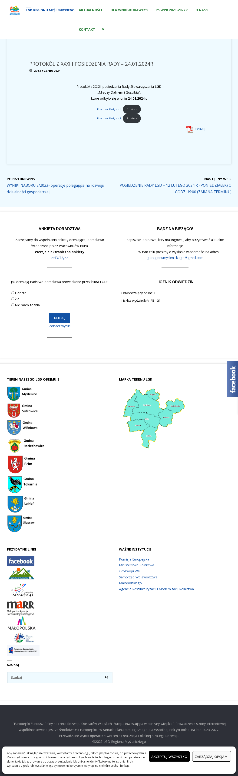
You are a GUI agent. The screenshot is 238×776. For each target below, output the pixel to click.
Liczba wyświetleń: (135, 300)
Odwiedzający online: (137, 293)
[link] (103, 29)
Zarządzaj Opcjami (211, 756)
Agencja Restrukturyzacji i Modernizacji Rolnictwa (156, 589)
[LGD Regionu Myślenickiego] (15, 10)
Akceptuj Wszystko (169, 756)
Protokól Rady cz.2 (109, 118)
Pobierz (132, 109)
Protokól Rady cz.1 (109, 109)
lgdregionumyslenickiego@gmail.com (175, 257)
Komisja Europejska (134, 559)
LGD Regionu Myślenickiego (50, 10)
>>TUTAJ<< (59, 257)
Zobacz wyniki (59, 326)
